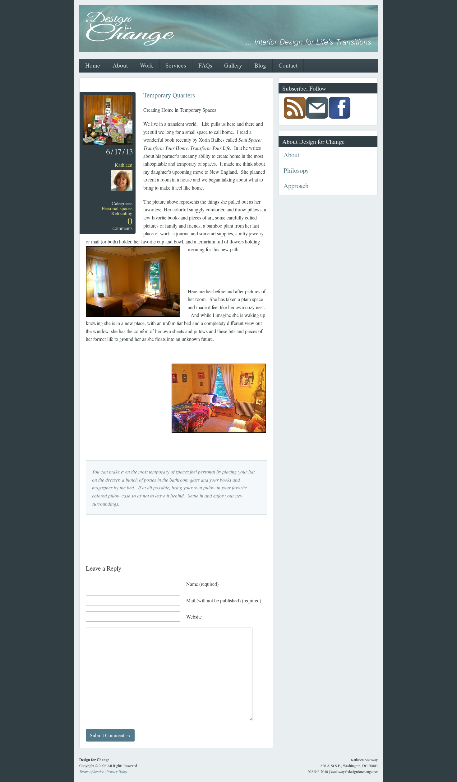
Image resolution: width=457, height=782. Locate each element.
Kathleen (123, 165)
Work (146, 65)
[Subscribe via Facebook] (339, 116)
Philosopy (296, 170)
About (120, 65)
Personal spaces (117, 208)
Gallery (233, 65)
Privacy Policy (116, 771)
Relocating (121, 213)
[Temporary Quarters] (107, 143)
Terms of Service (91, 771)
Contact (288, 65)
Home (92, 65)
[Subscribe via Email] (317, 116)
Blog (260, 65)
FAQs (205, 65)
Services (175, 65)
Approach (296, 185)
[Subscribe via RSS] (295, 116)
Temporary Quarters (169, 95)
